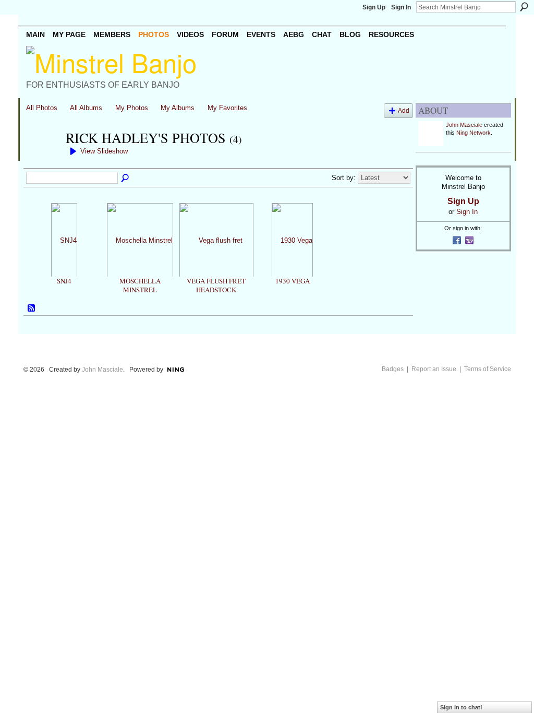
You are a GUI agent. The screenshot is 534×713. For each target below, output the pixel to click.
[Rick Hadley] (42, 156)
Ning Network (473, 132)
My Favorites (227, 108)
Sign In (401, 7)
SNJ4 (64, 281)
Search (524, 6)
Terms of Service (487, 369)
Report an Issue (433, 369)
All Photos (41, 108)
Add (403, 110)
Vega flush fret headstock (216, 285)
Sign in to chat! (461, 707)
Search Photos (125, 178)
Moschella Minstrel (140, 285)
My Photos (131, 108)
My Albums (178, 108)
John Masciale (464, 125)
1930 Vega (292, 281)
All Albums (86, 108)
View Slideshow (104, 151)
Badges (393, 369)
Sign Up (373, 7)
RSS (32, 308)
